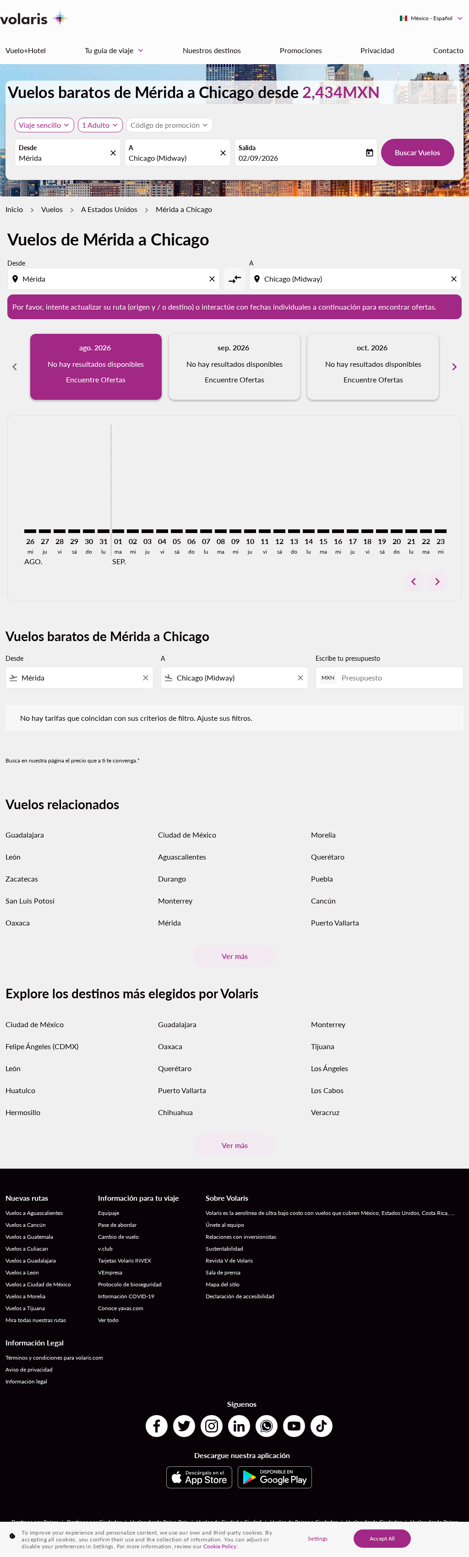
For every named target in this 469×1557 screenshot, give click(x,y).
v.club (105, 1248)
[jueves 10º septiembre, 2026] (250, 531)
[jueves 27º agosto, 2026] (45, 531)
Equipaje (108, 1212)
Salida (247, 148)
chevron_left (14, 366)
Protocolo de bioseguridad (130, 1284)
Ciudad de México (187, 834)
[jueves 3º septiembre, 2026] (147, 531)
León (13, 856)
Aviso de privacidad (29, 1369)
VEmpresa (110, 1272)
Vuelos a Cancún (25, 1224)
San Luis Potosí (30, 900)
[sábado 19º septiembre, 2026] (382, 531)
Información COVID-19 (126, 1296)
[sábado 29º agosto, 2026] (74, 531)
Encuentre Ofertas (95, 379)
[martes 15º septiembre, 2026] (323, 531)
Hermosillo (22, 1112)
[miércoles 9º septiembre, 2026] (235, 531)
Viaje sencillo (40, 124)
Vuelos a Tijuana (25, 1308)
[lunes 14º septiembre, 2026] (309, 531)
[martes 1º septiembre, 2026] (118, 531)
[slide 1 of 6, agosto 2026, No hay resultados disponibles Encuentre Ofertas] (96, 367)
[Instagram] (212, 1426)
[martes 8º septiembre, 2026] (221, 531)
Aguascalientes (182, 856)
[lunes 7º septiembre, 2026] (206, 531)
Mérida (169, 922)
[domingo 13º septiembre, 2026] (294, 531)
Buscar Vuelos (417, 152)
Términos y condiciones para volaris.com (54, 1357)
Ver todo (108, 1320)
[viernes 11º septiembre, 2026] (265, 531)
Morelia (323, 834)
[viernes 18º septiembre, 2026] (367, 531)
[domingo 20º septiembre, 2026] (397, 531)
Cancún (323, 900)
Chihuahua (175, 1112)
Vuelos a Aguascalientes (34, 1212)
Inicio (14, 209)
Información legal (26, 1381)
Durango (172, 878)
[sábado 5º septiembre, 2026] (177, 531)
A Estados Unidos (109, 209)
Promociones (301, 50)
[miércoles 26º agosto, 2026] (30, 531)
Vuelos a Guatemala (29, 1236)
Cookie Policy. (220, 1546)
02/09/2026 (258, 157)
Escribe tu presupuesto (348, 658)
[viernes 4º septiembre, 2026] (162, 531)
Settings (317, 1538)
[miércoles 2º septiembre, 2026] (133, 531)
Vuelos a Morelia (25, 1296)
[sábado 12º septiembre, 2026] (279, 531)
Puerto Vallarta (335, 922)
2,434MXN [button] (341, 91)
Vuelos (52, 209)
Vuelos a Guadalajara (30, 1260)
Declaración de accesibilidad (240, 1296)
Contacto (448, 50)
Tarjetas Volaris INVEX (124, 1260)
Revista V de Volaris (229, 1260)
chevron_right (454, 366)
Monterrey (175, 900)
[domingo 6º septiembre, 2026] (191, 531)
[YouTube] (294, 1426)
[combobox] (63, 157)
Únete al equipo (225, 1224)
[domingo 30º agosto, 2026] (89, 531)
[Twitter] (184, 1426)
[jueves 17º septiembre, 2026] (353, 531)
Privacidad (377, 50)
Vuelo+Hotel (25, 50)
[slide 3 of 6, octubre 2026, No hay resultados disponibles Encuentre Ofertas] (373, 367)
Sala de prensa (223, 1272)
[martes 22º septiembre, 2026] (426, 531)
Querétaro (327, 856)
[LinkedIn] (239, 1426)
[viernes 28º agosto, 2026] (59, 531)
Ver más (235, 956)
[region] (234, 1539)
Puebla (322, 878)
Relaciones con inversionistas (241, 1236)
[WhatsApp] (267, 1426)
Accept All (382, 1538)
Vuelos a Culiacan (26, 1248)
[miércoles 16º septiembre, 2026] (338, 531)
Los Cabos (327, 1090)
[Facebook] (157, 1426)
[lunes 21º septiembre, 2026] (411, 531)
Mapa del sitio (223, 1284)
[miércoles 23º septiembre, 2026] (441, 531)
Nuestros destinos (212, 50)
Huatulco (20, 1090)
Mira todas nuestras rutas (35, 1320)
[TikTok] (322, 1426)
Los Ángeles (329, 1068)
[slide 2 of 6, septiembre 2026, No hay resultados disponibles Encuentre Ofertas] (234, 367)
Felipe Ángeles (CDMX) (41, 1046)
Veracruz (325, 1112)
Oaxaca (17, 922)
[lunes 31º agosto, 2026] (103, 531)
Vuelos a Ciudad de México (38, 1284)
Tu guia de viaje (115, 50)
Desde (28, 148)
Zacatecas (21, 878)
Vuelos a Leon (22, 1272)
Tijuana (322, 1046)
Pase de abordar (117, 1224)
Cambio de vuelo (118, 1236)
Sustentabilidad (224, 1248)
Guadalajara (24, 834)
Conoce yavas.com (120, 1308)
